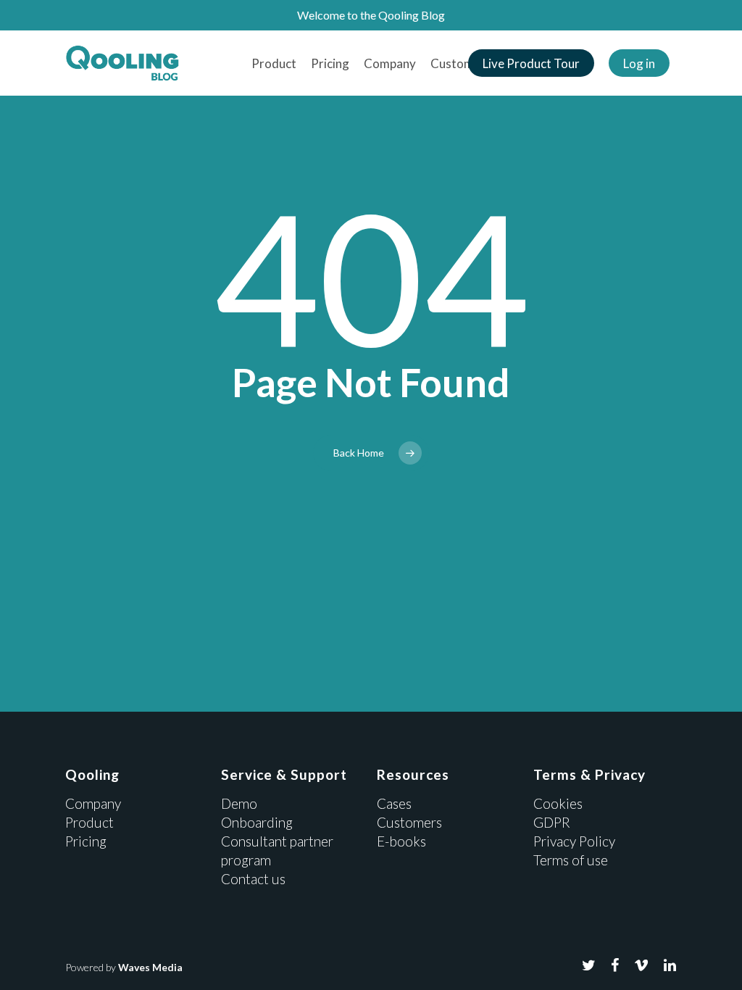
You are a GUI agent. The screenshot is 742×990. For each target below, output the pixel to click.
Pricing (330, 63)
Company (390, 63)
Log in (639, 63)
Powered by (124, 967)
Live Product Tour (531, 63)
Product (273, 63)
